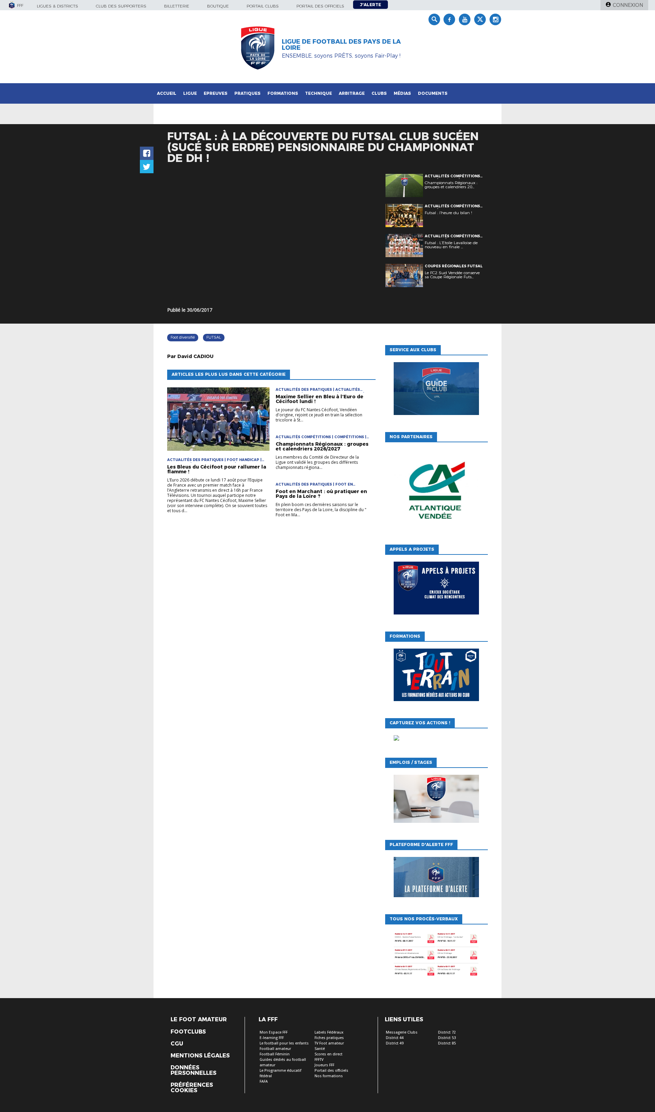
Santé (320, 1049)
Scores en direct (329, 1054)
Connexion (628, 5)
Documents (433, 93)
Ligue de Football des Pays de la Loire (341, 44)
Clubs (379, 93)
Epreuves (216, 93)
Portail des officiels (320, 6)
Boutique (218, 6)
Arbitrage (352, 93)
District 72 (447, 1032)
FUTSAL (213, 337)
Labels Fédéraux (329, 1032)
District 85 (447, 1043)
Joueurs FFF (324, 1065)
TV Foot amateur (329, 1043)
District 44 (395, 1038)
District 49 (395, 1043)
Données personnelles (193, 1070)
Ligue (190, 93)
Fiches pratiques (329, 1038)
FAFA (264, 1081)
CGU (177, 1044)
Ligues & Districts (57, 6)
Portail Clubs (263, 6)
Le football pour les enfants (284, 1043)
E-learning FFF (272, 1038)
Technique (318, 93)
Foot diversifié (183, 337)
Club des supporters (121, 6)
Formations (282, 93)
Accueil (166, 93)
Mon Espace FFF (274, 1032)
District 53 (447, 1038)
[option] (436, 491)
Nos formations (329, 1076)
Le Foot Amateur (199, 1019)
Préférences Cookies (192, 1087)
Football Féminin (275, 1054)
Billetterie (176, 6)
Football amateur (275, 1049)
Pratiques (247, 93)
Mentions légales (200, 1055)
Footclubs (188, 1032)
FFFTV (319, 1059)
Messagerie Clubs (402, 1032)
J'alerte (370, 4)
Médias (402, 93)
